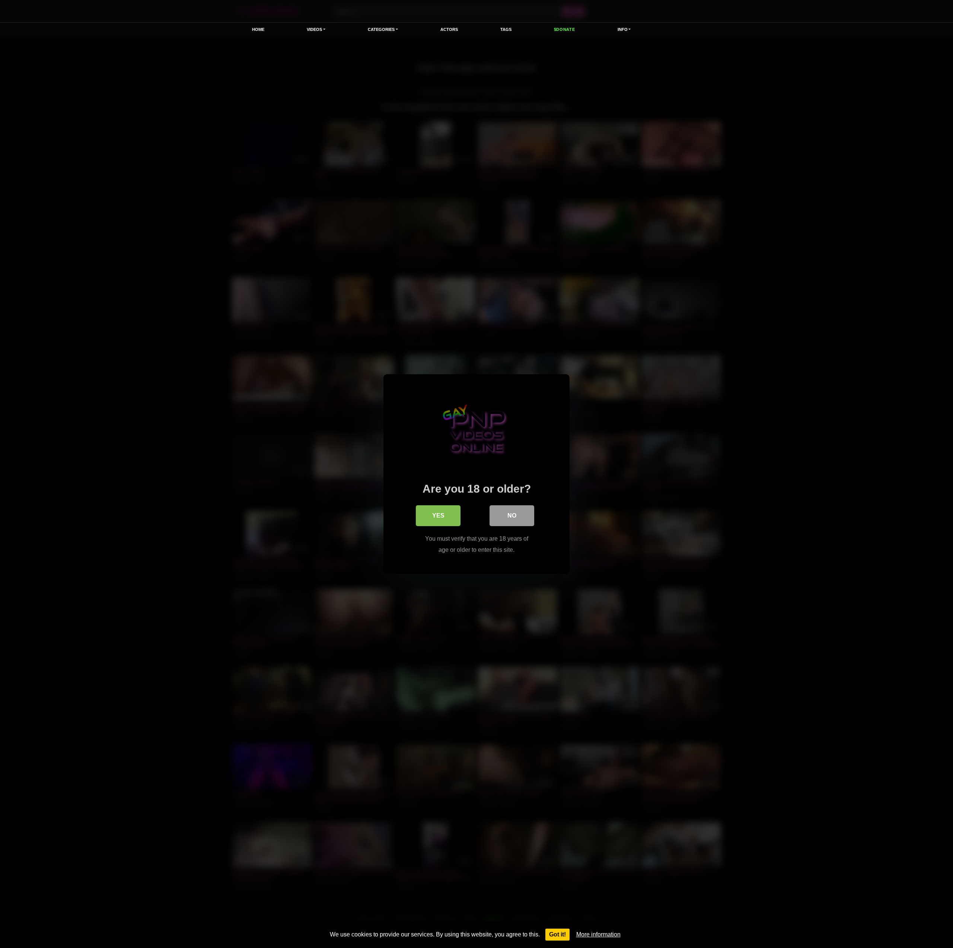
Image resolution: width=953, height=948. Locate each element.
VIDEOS (314, 29)
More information (598, 934)
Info (623, 29)
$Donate (564, 29)
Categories (381, 29)
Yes (438, 515)
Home (258, 29)
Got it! (557, 934)
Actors (449, 29)
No (511, 515)
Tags (505, 29)
